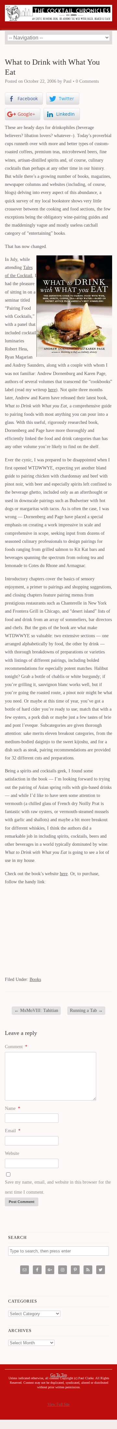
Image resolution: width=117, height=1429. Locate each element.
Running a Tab (86, 1010)
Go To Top (58, 1375)
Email (12, 1130)
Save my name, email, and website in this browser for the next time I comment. (58, 1187)
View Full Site (58, 1404)
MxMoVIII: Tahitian (36, 1010)
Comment (16, 1046)
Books (35, 979)
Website (12, 1153)
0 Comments (87, 81)
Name (12, 1108)
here (52, 389)
